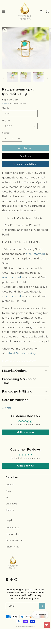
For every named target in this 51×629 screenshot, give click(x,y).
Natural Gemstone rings (21, 353)
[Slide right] (48, 78)
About (9, 491)
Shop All (10, 485)
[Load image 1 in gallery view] (12, 77)
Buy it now (25, 156)
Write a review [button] (25, 432)
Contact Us (11, 504)
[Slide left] (3, 78)
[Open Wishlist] (47, 625)
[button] (3, 11)
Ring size (6, 120)
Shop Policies (12, 528)
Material (5, 108)
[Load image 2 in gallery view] (25, 77)
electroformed (35, 253)
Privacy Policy (13, 534)
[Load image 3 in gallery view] (38, 77)
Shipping (5, 103)
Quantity (6, 133)
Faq (7, 497)
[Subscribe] (42, 606)
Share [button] (8, 408)
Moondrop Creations (28, 626)
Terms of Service (14, 540)
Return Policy (12, 547)
